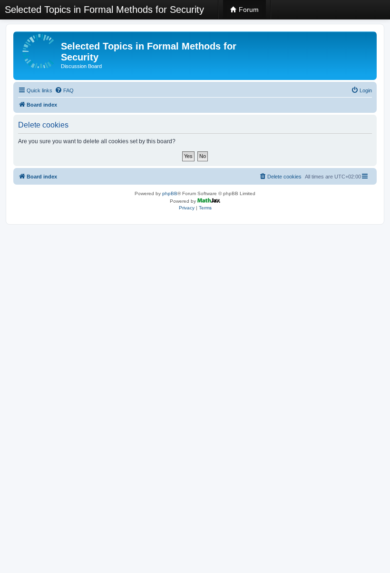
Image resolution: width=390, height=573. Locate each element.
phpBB (169, 193)
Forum (248, 9)
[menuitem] (64, 90)
